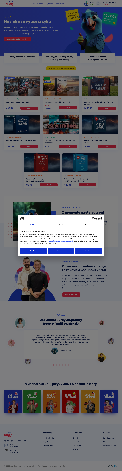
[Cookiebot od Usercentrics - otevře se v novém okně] (93, 218)
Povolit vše (88, 251)
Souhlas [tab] (32, 225)
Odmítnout (33, 251)
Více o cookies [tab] (89, 225)
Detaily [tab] (61, 225)
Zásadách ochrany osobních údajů (61, 241)
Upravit (59, 251)
